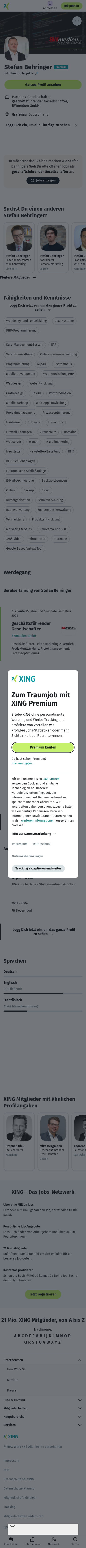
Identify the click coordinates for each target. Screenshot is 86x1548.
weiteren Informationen (37, 820)
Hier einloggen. (22, 763)
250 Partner (51, 779)
